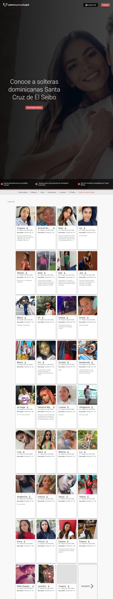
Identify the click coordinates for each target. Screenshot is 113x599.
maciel (41, 496)
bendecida (84, 362)
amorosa (60, 415)
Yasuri (61, 496)
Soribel (62, 362)
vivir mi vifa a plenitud (23, 415)
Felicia (41, 541)
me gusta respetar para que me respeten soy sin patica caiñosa (66, 550)
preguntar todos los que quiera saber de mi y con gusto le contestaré (86, 371)
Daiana (62, 541)
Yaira (40, 452)
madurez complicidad (23, 325)
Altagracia (84, 407)
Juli (81, 273)
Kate (60, 228)
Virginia (21, 228)
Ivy (80, 228)
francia (82, 541)
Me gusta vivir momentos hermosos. (24, 281)
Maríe (20, 317)
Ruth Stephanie (24, 586)
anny (40, 273)
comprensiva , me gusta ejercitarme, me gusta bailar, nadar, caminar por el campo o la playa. (66, 283)
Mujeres (34, 192)
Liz (80, 452)
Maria (20, 362)
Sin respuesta (83, 235)
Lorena (62, 407)
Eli (39, 317)
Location (63, 192)
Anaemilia (22, 496)
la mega (21, 407)
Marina (62, 452)
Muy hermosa (21, 504)
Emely (82, 317)
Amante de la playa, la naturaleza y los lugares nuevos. (65, 326)
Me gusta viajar (83, 415)
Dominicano (52, 192)
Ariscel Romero (45, 228)
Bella (59, 370)
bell (60, 273)
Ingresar (105, 5)
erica (19, 541)
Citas (42, 192)
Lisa (19, 452)
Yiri (39, 362)
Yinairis (62, 586)
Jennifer (42, 586)
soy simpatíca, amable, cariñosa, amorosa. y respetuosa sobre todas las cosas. (45, 372)
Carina (61, 317)
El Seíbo (72, 192)
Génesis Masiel (45, 407)
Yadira (82, 496)
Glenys (20, 273)
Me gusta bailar (83, 325)
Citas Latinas (22, 192)
